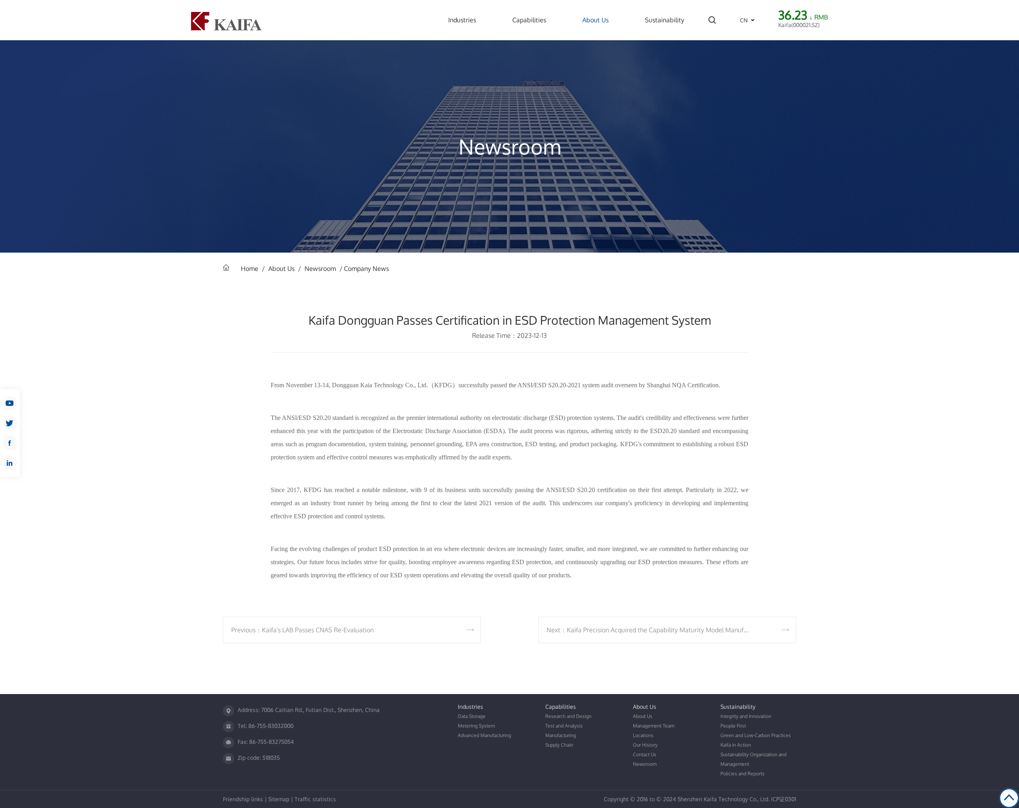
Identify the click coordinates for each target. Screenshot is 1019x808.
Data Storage (472, 716)
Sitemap (278, 799)
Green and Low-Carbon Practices (755, 735)
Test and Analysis (564, 726)
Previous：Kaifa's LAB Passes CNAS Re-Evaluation (302, 630)
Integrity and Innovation (745, 716)
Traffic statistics (315, 799)
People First (733, 726)
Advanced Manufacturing (484, 735)
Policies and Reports (742, 774)
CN (744, 20)
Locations (643, 735)
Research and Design (568, 716)
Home (249, 269)
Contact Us (644, 754)
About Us (595, 20)
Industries (462, 20)
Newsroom (320, 269)
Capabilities (529, 20)
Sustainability (664, 20)
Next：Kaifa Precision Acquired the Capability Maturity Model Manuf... (647, 630)
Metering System (476, 726)
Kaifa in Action (735, 745)
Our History (645, 745)
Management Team (653, 726)
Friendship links (243, 799)
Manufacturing (560, 735)
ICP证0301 (783, 799)
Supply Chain (559, 745)
